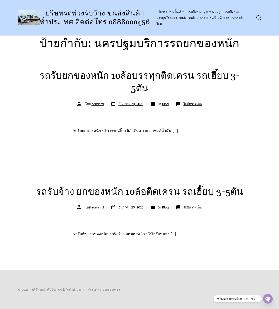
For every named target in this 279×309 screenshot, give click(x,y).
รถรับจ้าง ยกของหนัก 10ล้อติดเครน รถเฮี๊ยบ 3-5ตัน (139, 191)
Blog (165, 104)
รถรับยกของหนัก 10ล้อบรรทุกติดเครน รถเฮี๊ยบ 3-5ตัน (139, 81)
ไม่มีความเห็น (193, 104)
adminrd (98, 104)
